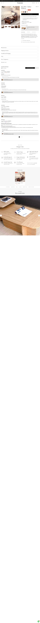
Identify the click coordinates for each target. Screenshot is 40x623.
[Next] (39, 215)
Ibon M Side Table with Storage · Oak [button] (8, 92)
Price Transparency (4, 59)
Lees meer (22, 38)
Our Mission (33, 164)
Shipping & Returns (5, 50)
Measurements (4, 47)
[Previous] (1, 215)
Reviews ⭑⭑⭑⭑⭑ (3, 62)
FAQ (2, 56)
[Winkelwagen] (38, 3)
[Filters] (36, 68)
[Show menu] (1, 3)
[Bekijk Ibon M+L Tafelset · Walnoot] (9, 26)
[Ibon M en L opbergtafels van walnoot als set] (6, 26)
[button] (2, 80)
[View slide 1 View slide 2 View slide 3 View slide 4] (20, 215)
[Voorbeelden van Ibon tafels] (23, 28)
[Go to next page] (22, 137)
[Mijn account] (36, 3)
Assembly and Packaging (5, 53)
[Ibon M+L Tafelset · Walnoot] (2, 26)
